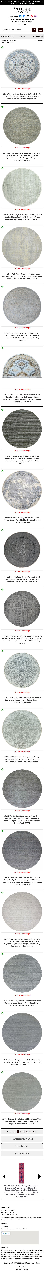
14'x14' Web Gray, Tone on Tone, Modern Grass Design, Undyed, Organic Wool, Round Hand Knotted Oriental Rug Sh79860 (22, 1003)
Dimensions (38, 37)
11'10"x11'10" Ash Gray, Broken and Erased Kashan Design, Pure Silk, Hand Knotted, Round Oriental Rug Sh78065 (22, 520)
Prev (4, 1176)
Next (39, 1176)
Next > (28, 1132)
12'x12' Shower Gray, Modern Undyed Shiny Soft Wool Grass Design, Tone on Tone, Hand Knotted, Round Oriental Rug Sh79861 (22, 1062)
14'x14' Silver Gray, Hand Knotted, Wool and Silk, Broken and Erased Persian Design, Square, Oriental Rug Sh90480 (22, 700)
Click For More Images (22, 88)
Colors (22, 37)
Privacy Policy (22, 1269)
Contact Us (22, 24)
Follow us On (13, 16)
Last (34, 1132)
